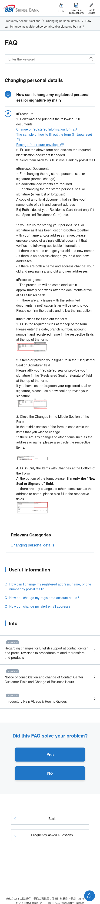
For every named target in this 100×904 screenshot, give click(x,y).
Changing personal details (63, 21)
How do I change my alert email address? (39, 606)
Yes (50, 755)
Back (52, 818)
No (50, 773)
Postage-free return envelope (38, 144)
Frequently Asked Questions (22, 21)
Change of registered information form (44, 129)
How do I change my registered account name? (44, 597)
